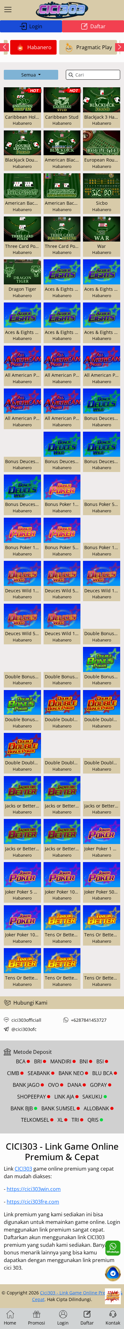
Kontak (113, 1323)
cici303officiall (26, 1020)
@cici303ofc (24, 1029)
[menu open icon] (8, 10)
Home (10, 1323)
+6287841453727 (89, 1020)
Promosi (36, 1323)
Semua (29, 75)
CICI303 (23, 1168)
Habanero (39, 47)
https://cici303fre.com (33, 1201)
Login (35, 26)
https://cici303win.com (34, 1189)
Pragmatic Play (94, 47)
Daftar (98, 26)
